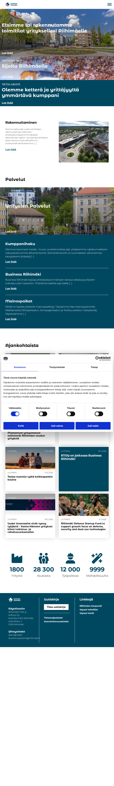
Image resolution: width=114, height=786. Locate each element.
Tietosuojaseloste (53, 617)
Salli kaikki (93, 425)
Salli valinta (57, 425)
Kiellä (21, 425)
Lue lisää (10, 150)
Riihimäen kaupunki (91, 606)
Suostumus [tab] (20, 367)
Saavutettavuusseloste (56, 621)
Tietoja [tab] (94, 367)
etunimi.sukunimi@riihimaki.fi (24, 638)
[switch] (43, 414)
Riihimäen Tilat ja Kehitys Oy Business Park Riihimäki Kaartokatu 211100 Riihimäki (20, 618)
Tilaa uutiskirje (56, 607)
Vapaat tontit (87, 613)
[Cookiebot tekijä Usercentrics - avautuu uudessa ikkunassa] (98, 358)
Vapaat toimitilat (89, 609)
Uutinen (12, 473)
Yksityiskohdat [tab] (57, 367)
